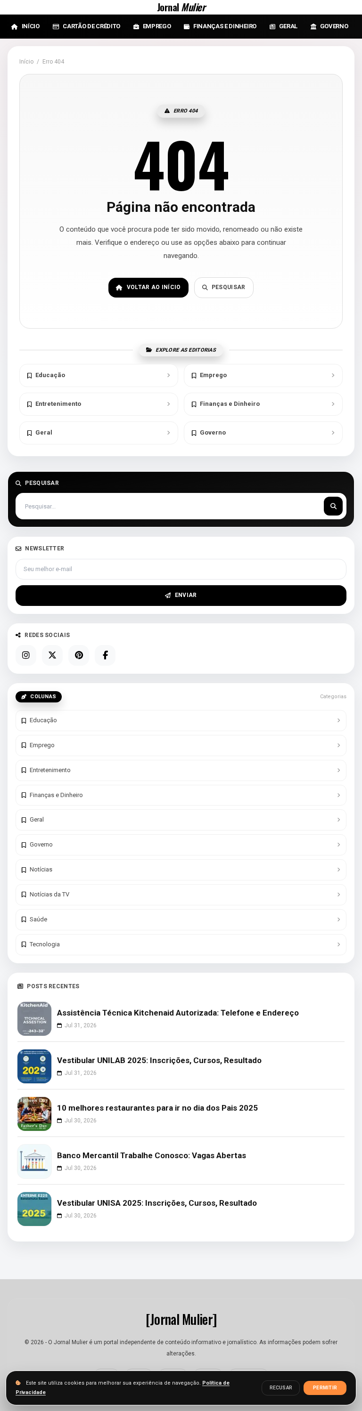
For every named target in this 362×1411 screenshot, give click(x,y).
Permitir (325, 1387)
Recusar (281, 1387)
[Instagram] (26, 655)
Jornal (181, 7)
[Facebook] (105, 655)
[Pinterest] (78, 655)
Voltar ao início (154, 287)
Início (26, 61)
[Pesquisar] (333, 506)
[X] (52, 655)
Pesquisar (229, 287)
